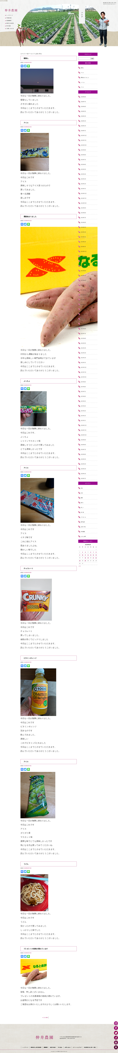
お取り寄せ (83, 526)
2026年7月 (83, 101)
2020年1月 (83, 478)
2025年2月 (83, 183)
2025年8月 (83, 154)
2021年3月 (83, 410)
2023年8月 (83, 270)
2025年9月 (83, 150)
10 (82, 555)
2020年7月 (83, 449)
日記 (82, 488)
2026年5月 (83, 111)
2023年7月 (83, 275)
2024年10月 (83, 203)
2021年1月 (83, 420)
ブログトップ (88, 54)
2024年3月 (83, 237)
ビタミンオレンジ (30, 658)
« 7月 (79, 566)
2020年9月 (83, 439)
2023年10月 (83, 261)
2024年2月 (83, 241)
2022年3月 (83, 352)
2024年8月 (83, 212)
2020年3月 (83, 468)
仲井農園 (83, 531)
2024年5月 (83, 227)
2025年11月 (83, 140)
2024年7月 (83, 217)
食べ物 (82, 512)
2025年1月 (83, 188)
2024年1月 (83, 246)
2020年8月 (83, 444)
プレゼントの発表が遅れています (36, 949)
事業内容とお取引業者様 (10, 18)
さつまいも (83, 517)
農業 (82, 497)
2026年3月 (83, 121)
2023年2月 (83, 299)
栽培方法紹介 (10, 23)
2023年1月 (83, 304)
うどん (26, 864)
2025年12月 (83, 135)
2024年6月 (83, 222)
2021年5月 (83, 401)
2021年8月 (83, 386)
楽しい (82, 507)
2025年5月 (83, 169)
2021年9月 (83, 381)
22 (96, 557)
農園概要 (10, 20)
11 (85, 555)
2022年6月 (83, 338)
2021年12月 (83, 367)
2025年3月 (83, 179)
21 (93, 557)
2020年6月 (83, 454)
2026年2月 (83, 125)
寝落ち (26, 58)
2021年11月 (83, 372)
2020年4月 (83, 464)
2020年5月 (83, 459)
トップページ (10, 15)
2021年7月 (83, 391)
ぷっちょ (27, 381)
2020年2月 (83, 473)
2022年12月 (83, 309)
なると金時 (83, 536)
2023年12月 (83, 251)
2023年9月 (83, 266)
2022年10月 (83, 319)
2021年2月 (83, 415)
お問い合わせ (10, 28)
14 (93, 555)
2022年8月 (83, 328)
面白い (82, 502)
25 (85, 560)
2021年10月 (83, 377)
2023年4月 (83, 290)
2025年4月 (83, 174)
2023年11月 (83, 256)
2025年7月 (83, 159)
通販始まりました (30, 216)
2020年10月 (83, 435)
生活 (82, 493)
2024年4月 (83, 232)
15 (96, 555)
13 (90, 555)
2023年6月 (83, 280)
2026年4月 (83, 116)
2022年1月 (83, 362)
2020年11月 (83, 430)
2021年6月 (83, 396)
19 (88, 557)
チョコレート (28, 568)
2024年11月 (83, 198)
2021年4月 (83, 406)
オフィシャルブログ (77, 1047)
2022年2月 (83, 357)
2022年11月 (83, 314)
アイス (26, 123)
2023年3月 (83, 294)
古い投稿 (45, 1017)
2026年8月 (83, 96)
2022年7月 (83, 333)
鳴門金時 (83, 522)
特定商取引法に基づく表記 (90, 1047)
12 (88, 555)
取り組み (10, 26)
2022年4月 (83, 348)
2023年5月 (83, 285)
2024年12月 (83, 193)
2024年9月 (83, 208)
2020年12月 (83, 425)
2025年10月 (83, 145)
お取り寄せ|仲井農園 (3, 0)
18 (85, 557)
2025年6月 (83, 164)
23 (79, 560)
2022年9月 (83, 323)
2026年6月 (83, 106)
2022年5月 (83, 343)
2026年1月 (83, 130)
